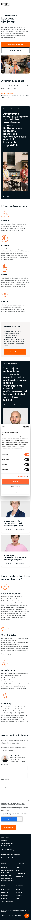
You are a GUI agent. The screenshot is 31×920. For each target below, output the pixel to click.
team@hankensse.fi (7, 851)
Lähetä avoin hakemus (15, 44)
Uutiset (18, 867)
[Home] (5, 5)
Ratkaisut (4, 863)
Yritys (3, 885)
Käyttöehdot (18, 915)
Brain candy (19, 876)
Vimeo (18, 898)
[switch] (26, 459)
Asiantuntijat (5, 889)
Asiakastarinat (20, 873)
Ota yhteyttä (5, 895)
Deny (15, 492)
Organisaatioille (6, 875)
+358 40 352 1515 (6, 849)
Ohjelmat (4, 867)
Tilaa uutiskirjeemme (7, 901)
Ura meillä (4, 892)
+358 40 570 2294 (14, 759)
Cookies (11, 915)
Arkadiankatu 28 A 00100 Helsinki (7, 844)
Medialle (4, 898)
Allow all (15, 481)
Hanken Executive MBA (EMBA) (7, 871)
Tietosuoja (4, 915)
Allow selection (15, 486)
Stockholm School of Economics (11, 858)
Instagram (19, 892)
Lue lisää (6, 196)
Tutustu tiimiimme (15, 50)
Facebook (19, 895)
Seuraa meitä (19, 885)
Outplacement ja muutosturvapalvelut (7, 879)
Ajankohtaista (20, 863)
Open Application (7, 93)
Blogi (17, 870)
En (19, 7)
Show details (22, 476)
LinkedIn (18, 889)
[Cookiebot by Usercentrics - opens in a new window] (22, 427)
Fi (23, 7)
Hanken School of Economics (10, 854)
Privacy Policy (5, 810)
